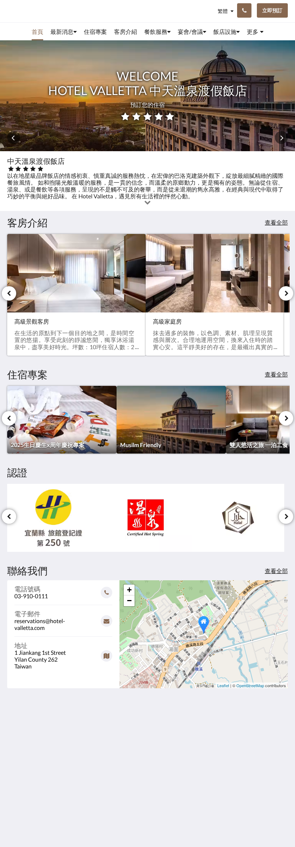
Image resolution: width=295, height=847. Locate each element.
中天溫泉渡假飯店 (30, 11)
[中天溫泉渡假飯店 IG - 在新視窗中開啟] (241, 740)
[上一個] (9, 293)
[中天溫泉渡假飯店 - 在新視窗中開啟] (221, 740)
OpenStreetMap (250, 685)
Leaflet (223, 685)
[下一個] (286, 293)
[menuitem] (37, 32)
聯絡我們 (114, 736)
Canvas (164, 824)
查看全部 (276, 222)
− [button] (129, 600)
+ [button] (129, 589)
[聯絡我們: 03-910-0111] (244, 10)
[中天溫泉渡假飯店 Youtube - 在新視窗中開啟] (280, 740)
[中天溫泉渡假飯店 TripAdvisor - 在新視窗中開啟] (261, 740)
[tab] (124, 724)
